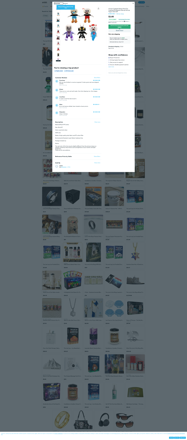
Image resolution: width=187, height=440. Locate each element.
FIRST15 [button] (119, 27)
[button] (133, 3)
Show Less (97, 122)
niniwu (61, 165)
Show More (97, 77)
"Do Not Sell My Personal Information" (176, 433)
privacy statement (58, 433)
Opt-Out (177, 437)
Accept (171, 437)
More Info (183, 437)
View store (97, 163)
